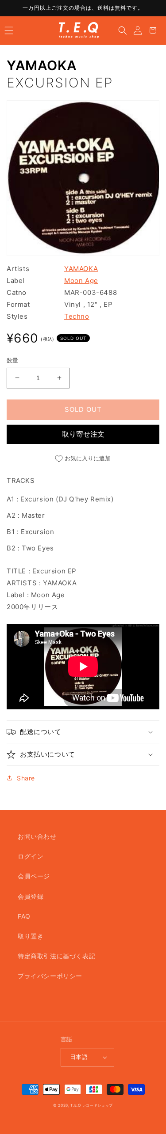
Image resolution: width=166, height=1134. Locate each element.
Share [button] (26, 778)
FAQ (24, 916)
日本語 (79, 1056)
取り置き (30, 936)
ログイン (30, 856)
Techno (76, 316)
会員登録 (30, 896)
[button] (8, 30)
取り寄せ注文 (83, 433)
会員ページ (34, 876)
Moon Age (81, 280)
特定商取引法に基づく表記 (56, 956)
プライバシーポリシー (50, 976)
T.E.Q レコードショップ (91, 1105)
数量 (13, 360)
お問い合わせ (37, 836)
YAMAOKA (42, 65)
